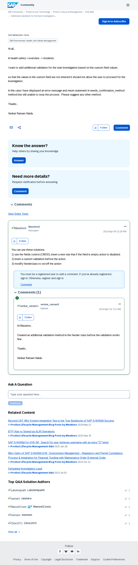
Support (95, 559)
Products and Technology (38, 12)
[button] (95, 128)
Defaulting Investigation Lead (25, 468)
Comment (121, 127)
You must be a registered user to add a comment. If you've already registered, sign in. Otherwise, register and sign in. (66, 276)
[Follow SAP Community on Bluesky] (66, 551)
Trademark (82, 559)
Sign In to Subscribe (114, 21)
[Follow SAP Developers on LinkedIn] (78, 551)
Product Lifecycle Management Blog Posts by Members (43, 424)
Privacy (17, 559)
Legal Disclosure (64, 559)
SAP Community (15, 12)
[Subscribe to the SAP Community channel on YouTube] (72, 551)
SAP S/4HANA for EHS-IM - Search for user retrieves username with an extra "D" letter (58, 442)
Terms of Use (31, 559)
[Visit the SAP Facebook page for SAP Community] (60, 551)
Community (27, 5)
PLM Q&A (89, 12)
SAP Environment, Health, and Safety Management (33, 41)
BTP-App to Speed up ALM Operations (31, 431)
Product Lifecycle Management (67, 12)
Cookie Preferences (114, 559)
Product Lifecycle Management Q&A (32, 446)
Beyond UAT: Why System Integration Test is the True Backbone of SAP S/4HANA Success (61, 420)
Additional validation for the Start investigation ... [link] (33, 16)
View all (12, 531)
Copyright (46, 559)
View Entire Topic (18, 213)
